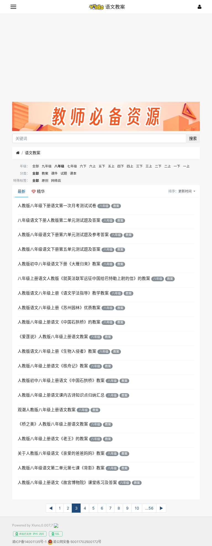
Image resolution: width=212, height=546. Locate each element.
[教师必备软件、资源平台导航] (106, 117)
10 (137, 508)
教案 (45, 173)
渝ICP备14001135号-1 (29, 542)
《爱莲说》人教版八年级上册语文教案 (53, 336)
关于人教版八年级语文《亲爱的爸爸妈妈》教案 (61, 453)
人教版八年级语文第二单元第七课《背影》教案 (61, 467)
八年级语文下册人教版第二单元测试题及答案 (59, 220)
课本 (73, 173)
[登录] (200, 7)
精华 (40, 191)
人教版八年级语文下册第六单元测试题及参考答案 (63, 234)
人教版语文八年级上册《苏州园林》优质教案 (59, 307)
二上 (167, 166)
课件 (54, 173)
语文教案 (32, 152)
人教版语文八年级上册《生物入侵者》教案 (57, 351)
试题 (63, 173)
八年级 (59, 166)
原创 (45, 180)
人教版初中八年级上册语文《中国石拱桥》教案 (61, 380)
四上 (130, 166)
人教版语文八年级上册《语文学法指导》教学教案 (63, 293)
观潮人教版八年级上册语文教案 (47, 409)
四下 (120, 166)
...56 (149, 508)
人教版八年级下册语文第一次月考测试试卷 (57, 205)
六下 (83, 166)
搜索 (193, 138)
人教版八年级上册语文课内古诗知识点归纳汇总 (61, 395)
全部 (35, 166)
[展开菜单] (13, 7)
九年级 (47, 166)
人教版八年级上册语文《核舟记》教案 (53, 365)
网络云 (56, 180)
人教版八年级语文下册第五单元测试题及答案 (59, 249)
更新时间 (185, 191)
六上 (92, 166)
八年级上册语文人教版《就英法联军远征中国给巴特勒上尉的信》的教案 (84, 278)
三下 (139, 166)
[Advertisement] (106, 54)
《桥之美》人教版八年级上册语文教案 (53, 424)
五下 (102, 166)
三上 (148, 166)
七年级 (72, 166)
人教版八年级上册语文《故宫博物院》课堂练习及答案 (67, 482)
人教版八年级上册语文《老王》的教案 (53, 438)
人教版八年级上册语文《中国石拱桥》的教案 (59, 322)
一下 (177, 166)
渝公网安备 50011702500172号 (77, 542)
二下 (158, 166)
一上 (186, 166)
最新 (21, 191)
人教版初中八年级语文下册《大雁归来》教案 (59, 263)
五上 (111, 166)
